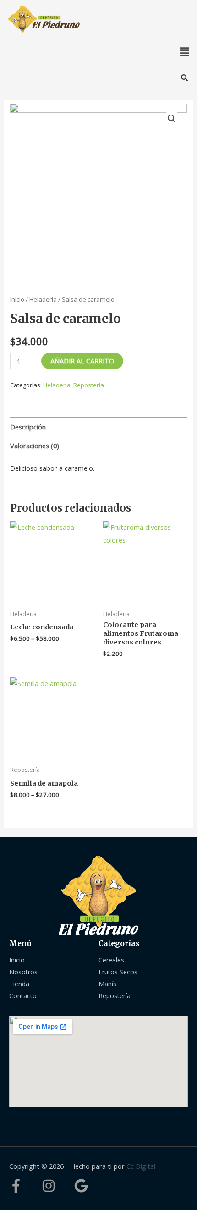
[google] (83, 1186)
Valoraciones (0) (34, 445)
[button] (184, 51)
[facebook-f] (24, 1186)
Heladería (43, 299)
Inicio (17, 299)
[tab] (98, 426)
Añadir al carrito (82, 360)
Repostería (88, 385)
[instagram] (57, 1186)
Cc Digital (140, 1166)
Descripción (28, 426)
